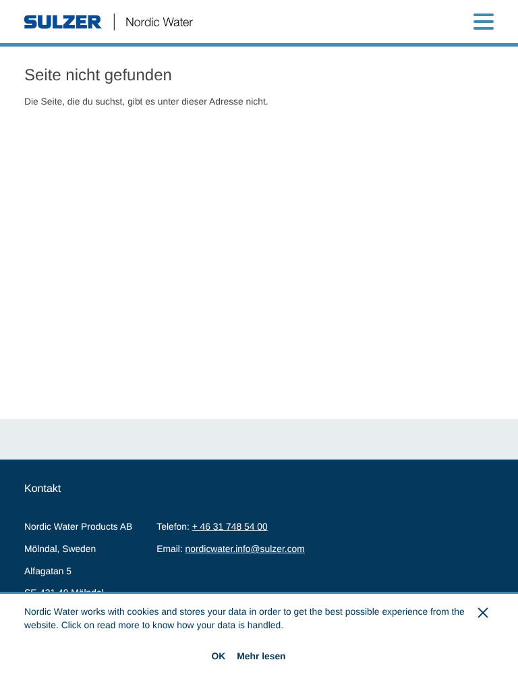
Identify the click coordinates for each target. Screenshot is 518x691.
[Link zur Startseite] (108, 21)
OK (218, 656)
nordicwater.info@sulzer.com (245, 548)
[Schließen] (483, 613)
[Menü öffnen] (483, 21)
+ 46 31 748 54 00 (230, 526)
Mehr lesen (261, 656)
